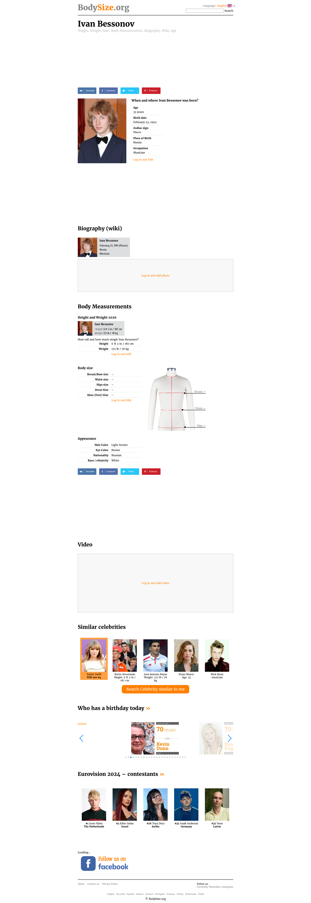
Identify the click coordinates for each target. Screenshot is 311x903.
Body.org (103, 7)
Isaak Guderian (186, 825)
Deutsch (149, 894)
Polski (201, 894)
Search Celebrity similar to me (155, 689)
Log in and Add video (155, 583)
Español (130, 894)
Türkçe (180, 894)
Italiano (140, 894)
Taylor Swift (93, 676)
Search (229, 10)
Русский (120, 894)
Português (160, 894)
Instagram (227, 886)
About (81, 883)
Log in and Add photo (155, 275)
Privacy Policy (110, 883)
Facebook (202, 886)
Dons (217, 825)
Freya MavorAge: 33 (186, 676)
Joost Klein (94, 825)
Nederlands (190, 894)
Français (171, 894)
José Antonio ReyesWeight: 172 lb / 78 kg (155, 676)
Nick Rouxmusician (217, 676)
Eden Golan (125, 825)
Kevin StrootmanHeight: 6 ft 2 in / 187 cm (124, 676)
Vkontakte (214, 886)
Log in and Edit (143, 159)
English (110, 894)
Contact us (93, 883)
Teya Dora (155, 825)
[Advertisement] (155, 57)
